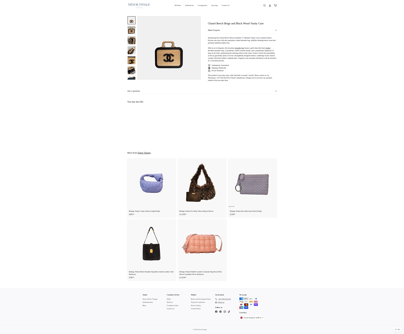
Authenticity (189, 5)
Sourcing (214, 5)
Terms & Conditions (198, 302)
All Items (178, 5)
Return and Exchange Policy (201, 299)
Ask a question (133, 91)
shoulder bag (239, 48)
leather (268, 48)
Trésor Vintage (144, 153)
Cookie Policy (196, 308)
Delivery (170, 302)
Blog (144, 305)
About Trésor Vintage (150, 299)
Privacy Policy (196, 305)
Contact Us (225, 5)
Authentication (148, 302)
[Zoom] (169, 48)
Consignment (202, 5)
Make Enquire (214, 30)
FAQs (169, 299)
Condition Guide (172, 305)
